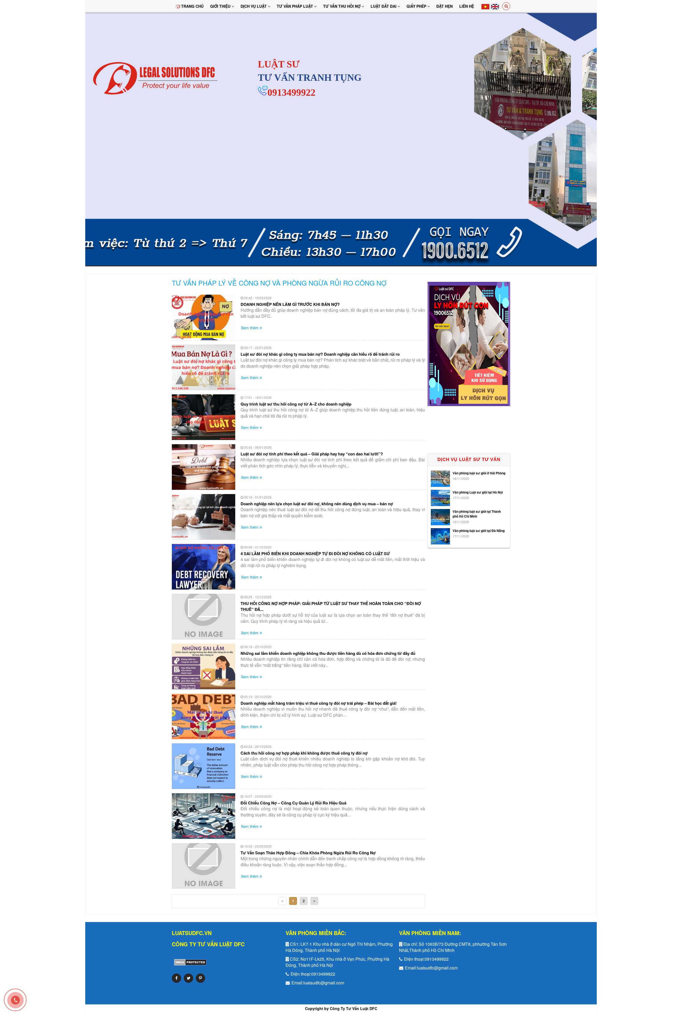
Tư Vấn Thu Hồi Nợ (342, 6)
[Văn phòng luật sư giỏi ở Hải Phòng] (440, 479)
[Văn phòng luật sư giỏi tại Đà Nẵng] (440, 536)
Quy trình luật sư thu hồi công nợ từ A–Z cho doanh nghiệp (296, 404)
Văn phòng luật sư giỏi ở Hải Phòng (479, 473)
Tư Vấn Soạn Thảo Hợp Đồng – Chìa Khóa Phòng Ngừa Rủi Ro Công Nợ (308, 853)
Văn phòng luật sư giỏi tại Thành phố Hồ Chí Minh (477, 514)
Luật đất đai (384, 6)
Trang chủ (192, 6)
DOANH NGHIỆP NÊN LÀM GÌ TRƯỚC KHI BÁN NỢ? (290, 304)
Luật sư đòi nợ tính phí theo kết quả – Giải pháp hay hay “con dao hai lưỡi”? (312, 454)
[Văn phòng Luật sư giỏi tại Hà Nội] (440, 498)
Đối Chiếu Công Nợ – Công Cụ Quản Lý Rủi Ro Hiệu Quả (293, 803)
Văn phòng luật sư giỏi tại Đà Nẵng (479, 530)
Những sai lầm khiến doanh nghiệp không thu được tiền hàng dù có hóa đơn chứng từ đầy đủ (328, 653)
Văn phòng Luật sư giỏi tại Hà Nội (478, 492)
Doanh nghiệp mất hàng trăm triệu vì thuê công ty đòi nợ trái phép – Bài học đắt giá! (319, 703)
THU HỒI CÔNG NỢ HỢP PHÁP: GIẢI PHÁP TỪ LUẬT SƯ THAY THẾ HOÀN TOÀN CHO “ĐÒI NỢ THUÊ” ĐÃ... (331, 606)
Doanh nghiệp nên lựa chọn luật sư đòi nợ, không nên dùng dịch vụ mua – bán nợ (317, 504)
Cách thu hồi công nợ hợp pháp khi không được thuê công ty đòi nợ (304, 753)
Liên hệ (466, 6)
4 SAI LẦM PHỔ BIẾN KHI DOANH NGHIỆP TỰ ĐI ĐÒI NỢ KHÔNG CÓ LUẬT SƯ (315, 553)
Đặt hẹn (444, 6)
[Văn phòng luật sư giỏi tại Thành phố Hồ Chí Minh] (440, 517)
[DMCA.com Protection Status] (189, 961)
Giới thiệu (221, 6)
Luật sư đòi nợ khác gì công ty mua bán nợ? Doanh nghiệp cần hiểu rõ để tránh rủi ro (320, 354)
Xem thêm (250, 327)
